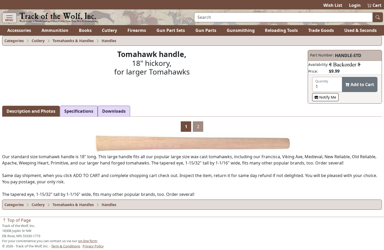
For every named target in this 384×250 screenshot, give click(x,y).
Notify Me (327, 97)
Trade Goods (321, 30)
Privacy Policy (93, 246)
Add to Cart (362, 84)
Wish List (332, 5)
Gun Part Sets (170, 30)
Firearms (136, 30)
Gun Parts (205, 30)
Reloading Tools (281, 30)
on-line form (87, 240)
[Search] (378, 17)
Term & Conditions (65, 246)
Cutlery (109, 30)
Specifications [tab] (78, 111)
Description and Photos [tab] (31, 111)
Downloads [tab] (114, 111)
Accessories (19, 30)
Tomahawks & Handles (73, 40)
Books (85, 30)
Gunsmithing (241, 30)
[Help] (344, 64)
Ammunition (55, 30)
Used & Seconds (360, 30)
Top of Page (18, 220)
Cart (374, 5)
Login (355, 5)
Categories (14, 40)
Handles (109, 40)
